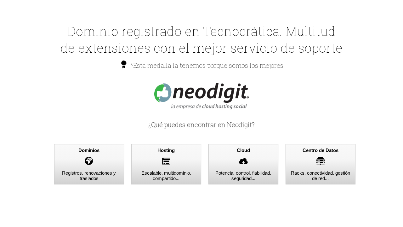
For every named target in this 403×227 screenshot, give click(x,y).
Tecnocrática (241, 31)
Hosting (166, 150)
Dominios (88, 150)
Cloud (243, 150)
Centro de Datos (320, 150)
